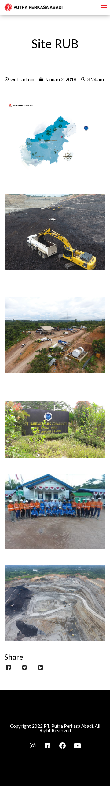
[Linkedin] (47, 745)
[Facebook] (62, 745)
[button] (103, 7)
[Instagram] (32, 745)
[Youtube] (77, 745)
